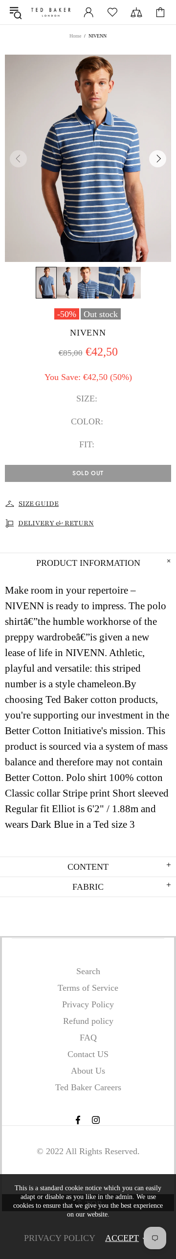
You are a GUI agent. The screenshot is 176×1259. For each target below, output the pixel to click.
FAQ (88, 1037)
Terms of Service (88, 988)
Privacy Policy (88, 1004)
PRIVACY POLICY (59, 1238)
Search (88, 971)
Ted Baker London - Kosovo (50, 12)
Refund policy (88, 1021)
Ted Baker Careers (88, 1087)
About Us (88, 1071)
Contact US (88, 1054)
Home (75, 36)
